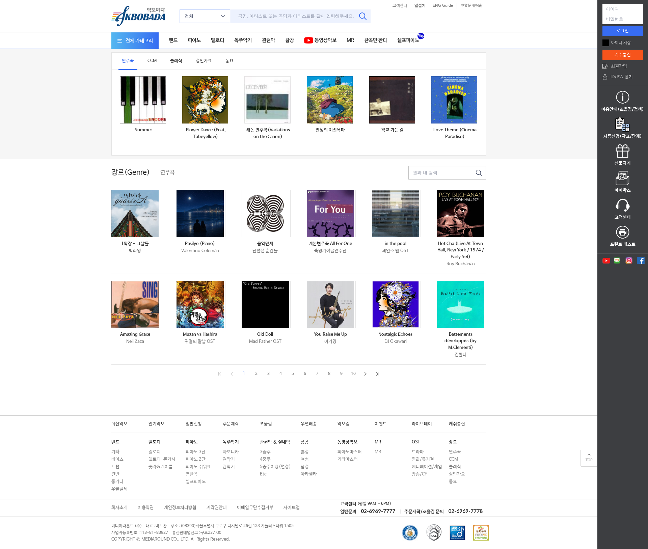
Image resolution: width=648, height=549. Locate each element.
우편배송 (309, 424)
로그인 (623, 30)
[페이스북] (641, 260)
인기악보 (156, 424)
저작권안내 (217, 507)
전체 (189, 16)
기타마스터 (348, 459)
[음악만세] (266, 213)
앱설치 (420, 5)
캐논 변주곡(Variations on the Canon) (268, 133)
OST (416, 442)
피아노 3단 (196, 452)
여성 (305, 459)
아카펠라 (309, 474)
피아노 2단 (196, 459)
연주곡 (128, 60)
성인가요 (204, 60)
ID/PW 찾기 (622, 77)
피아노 (194, 40)
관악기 (229, 466)
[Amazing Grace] (135, 304)
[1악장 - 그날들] (135, 213)
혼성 (305, 452)
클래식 (176, 60)
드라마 (418, 452)
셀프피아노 (408, 40)
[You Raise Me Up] (331, 304)
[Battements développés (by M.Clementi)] (461, 304)
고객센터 (400, 5)
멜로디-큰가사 (162, 459)
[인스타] (629, 260)
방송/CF (419, 474)
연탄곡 (192, 474)
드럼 (115, 466)
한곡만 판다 (375, 40)
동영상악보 (324, 40)
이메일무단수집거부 (255, 507)
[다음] (365, 378)
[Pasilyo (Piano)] (201, 213)
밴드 (173, 40)
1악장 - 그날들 (135, 243)
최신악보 (119, 424)
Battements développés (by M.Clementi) (460, 341)
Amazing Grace (135, 334)
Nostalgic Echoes (395, 334)
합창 (289, 40)
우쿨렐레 (119, 489)
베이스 (117, 459)
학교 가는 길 (392, 130)
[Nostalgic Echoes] (396, 304)
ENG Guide (443, 5)
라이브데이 (422, 424)
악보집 (344, 424)
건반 (115, 474)
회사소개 (119, 507)
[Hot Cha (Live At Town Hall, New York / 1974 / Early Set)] (461, 213)
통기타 (117, 481)
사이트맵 (292, 507)
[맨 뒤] (378, 378)
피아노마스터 (350, 452)
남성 (305, 466)
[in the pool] (396, 213)
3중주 (265, 452)
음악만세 (265, 243)
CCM (152, 60)
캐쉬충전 (457, 424)
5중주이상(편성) (275, 466)
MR (350, 40)
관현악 (268, 40)
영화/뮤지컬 (423, 459)
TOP (589, 460)
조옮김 (266, 424)
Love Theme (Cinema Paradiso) (455, 133)
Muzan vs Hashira (200, 334)
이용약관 (146, 507)
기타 (115, 452)
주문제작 (231, 424)
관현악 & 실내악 (275, 442)
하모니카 (231, 452)
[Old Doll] (266, 304)
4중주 (265, 459)
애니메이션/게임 (427, 466)
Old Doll (265, 334)
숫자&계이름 (160, 466)
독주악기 (243, 40)
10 (353, 374)
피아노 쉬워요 (198, 466)
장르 (453, 442)
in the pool (395, 243)
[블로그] (617, 260)
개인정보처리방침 (180, 507)
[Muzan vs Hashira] (201, 304)
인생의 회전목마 (330, 130)
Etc (263, 474)
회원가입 (619, 66)
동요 (229, 60)
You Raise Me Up (330, 334)
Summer (143, 130)
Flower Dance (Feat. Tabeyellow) (206, 133)
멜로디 (217, 40)
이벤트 (381, 424)
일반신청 (194, 424)
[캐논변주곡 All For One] (331, 213)
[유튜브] (605, 260)
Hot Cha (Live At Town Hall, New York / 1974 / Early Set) (460, 250)
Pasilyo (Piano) (200, 243)
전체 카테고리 (139, 41)
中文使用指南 (471, 5)
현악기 (229, 459)
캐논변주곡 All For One (330, 243)
